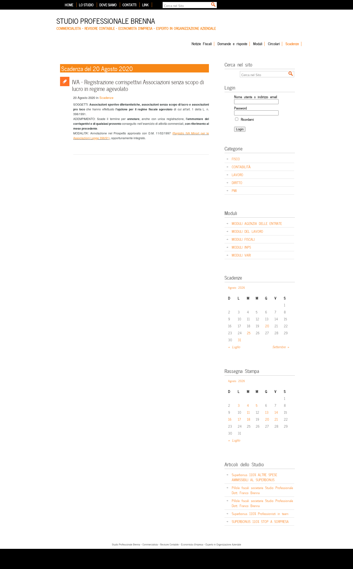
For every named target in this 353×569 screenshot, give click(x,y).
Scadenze (292, 44)
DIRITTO (237, 182)
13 (266, 412)
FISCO (236, 158)
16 (229, 419)
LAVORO (237, 174)
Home (69, 4)
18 (248, 419)
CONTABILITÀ (241, 166)
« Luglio (234, 346)
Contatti (129, 4)
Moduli (257, 44)
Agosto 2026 (236, 287)
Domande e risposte (232, 44)
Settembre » (280, 346)
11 (248, 412)
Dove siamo (108, 4)
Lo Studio (86, 4)
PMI (234, 190)
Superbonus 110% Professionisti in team (260, 513)
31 (239, 339)
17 (239, 419)
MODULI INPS (241, 247)
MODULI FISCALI (243, 239)
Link (145, 4)
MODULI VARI (241, 255)
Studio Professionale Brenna (105, 20)
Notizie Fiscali (202, 44)
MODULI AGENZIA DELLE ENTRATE (257, 223)
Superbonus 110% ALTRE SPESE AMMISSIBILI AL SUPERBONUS (254, 477)
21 (276, 419)
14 (276, 412)
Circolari (274, 44)
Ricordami (246, 119)
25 (248, 332)
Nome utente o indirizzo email (255, 96)
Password (240, 107)
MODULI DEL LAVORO (247, 231)
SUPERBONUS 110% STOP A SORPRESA (260, 521)
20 (267, 325)
